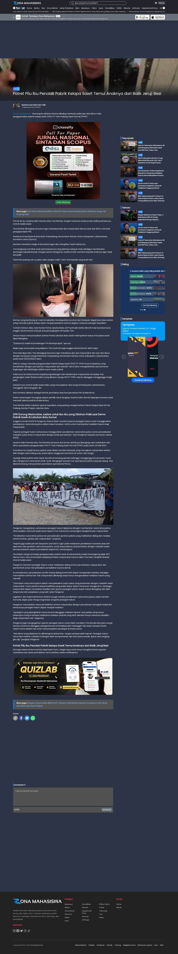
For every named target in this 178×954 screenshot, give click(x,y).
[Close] (135, 460)
